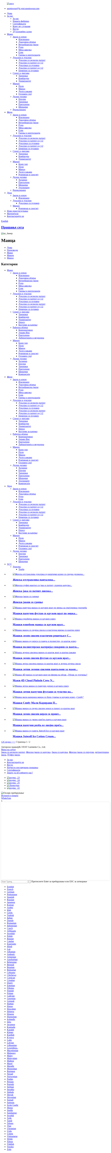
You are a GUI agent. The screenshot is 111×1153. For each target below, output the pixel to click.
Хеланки (22, 180)
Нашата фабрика (21, 21)
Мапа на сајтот (8, 749)
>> (14, 742)
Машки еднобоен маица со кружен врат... (39, 624)
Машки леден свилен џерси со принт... (37, 713)
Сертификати (19, 24)
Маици (16, 83)
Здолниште (23, 187)
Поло (21, 86)
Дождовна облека (27, 42)
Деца (9, 193)
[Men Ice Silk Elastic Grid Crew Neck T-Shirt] (46, 630)
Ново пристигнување (17, 211)
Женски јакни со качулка (38, 752)
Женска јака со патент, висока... (33, 590)
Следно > (8, 742)
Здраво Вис (24, 332)
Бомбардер (23, 78)
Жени (9, 112)
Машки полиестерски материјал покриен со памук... (46, 646)
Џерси (21, 322)
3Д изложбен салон (22, 31)
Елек (20, 52)
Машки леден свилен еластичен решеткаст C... (42, 635)
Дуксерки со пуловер (28, 65)
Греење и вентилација (29, 55)
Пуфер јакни (13, 755)
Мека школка (25, 50)
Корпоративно (25, 330)
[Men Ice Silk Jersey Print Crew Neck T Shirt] (44, 708)
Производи (12, 250)
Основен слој (25, 94)
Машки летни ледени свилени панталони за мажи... (45, 669)
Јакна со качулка (60, 752)
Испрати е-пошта (9, 795)
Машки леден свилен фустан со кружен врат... (42, 657)
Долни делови (20, 96)
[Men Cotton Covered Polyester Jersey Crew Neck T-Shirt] (44, 641)
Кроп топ (23, 164)
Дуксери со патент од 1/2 (30, 63)
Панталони (23, 104)
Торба (21, 569)
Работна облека (20, 327)
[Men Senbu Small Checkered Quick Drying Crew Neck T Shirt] (48, 697)
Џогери (22, 99)
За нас (10, 16)
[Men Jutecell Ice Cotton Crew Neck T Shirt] (38, 731)
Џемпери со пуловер (28, 70)
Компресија (24, 374)
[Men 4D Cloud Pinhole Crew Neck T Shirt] (50, 675)
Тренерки (23, 76)
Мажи (10, 34)
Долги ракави (25, 91)
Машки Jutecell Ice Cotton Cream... (34, 736)
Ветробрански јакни (28, 44)
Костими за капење (27, 325)
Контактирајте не (15, 216)
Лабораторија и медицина (31, 338)
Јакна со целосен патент (13, 752)
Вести (16, 29)
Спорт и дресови (21, 73)
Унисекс (17, 566)
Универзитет (24, 81)
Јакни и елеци (20, 37)
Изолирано (23, 39)
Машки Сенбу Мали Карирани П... (35, 702)
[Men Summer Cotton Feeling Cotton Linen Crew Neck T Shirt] (41, 686)
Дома (9, 13)
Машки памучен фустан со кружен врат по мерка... (45, 613)
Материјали (12, 213)
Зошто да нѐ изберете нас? (20, 772)
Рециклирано (19, 109)
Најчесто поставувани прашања (22, 767)
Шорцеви (23, 107)
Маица (21, 89)
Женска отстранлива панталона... (34, 579)
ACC (9, 564)
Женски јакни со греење (28, 602)
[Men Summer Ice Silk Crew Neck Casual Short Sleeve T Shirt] (47, 663)
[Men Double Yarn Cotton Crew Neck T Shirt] (39, 719)
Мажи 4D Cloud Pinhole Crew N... (33, 680)
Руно (20, 47)
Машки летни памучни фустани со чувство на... (43, 691)
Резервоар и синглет (28, 174)
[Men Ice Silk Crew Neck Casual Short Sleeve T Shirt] (44, 652)
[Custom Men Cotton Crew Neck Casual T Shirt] (50, 607)
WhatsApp (6, 798)
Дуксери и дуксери (22, 57)
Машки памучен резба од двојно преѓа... (38, 725)
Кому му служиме (21, 26)
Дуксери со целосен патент (31, 60)
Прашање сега (12, 227)
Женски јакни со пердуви (81, 752)
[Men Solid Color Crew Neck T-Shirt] (34, 619)
